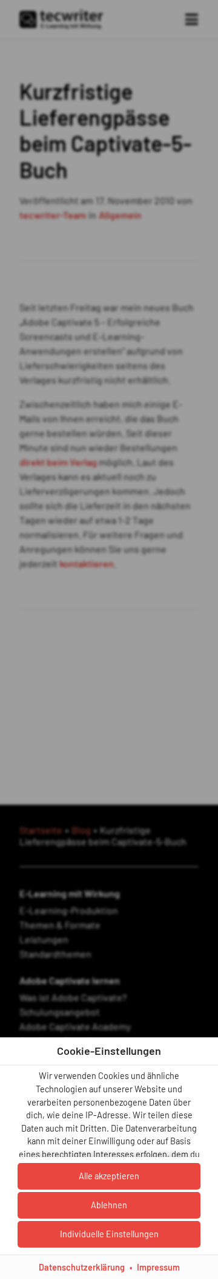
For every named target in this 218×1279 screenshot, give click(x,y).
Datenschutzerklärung (82, 1267)
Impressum (158, 1267)
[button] (109, 1234)
